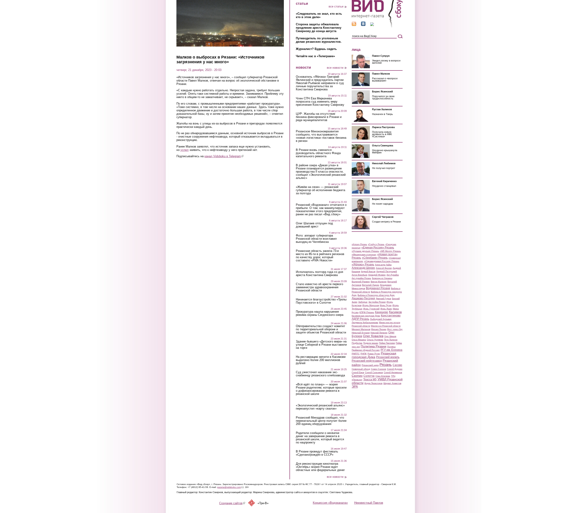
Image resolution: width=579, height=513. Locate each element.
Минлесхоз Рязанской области (386, 326)
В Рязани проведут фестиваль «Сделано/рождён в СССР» (317, 453)
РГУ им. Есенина (391, 349)
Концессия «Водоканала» (330, 502)
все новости (335, 67)
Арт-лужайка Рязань (361, 278)
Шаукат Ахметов (392, 383)
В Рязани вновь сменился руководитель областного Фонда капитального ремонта (318, 153)
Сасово (397, 365)
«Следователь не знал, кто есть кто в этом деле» (319, 15)
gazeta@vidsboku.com (230, 487)
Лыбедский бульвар (381, 319)
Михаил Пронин (378, 329)
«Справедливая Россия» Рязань (381, 261)
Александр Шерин (363, 267)
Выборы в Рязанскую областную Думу (376, 295)
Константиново (391, 315)
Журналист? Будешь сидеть (316, 49)
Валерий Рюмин (361, 281)
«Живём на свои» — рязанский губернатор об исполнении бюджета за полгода (320, 190)
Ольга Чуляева (375, 339)
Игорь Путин (386, 305)
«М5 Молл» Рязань (390, 251)
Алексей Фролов (384, 268)
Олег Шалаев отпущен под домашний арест (314, 225)
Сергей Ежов (358, 372)
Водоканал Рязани (378, 288)
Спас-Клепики (382, 376)
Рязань (386, 364)
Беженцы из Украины (382, 278)
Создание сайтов (232, 503)
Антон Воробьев (359, 275)
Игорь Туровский (371, 309)
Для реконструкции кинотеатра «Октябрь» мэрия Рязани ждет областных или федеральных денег (320, 467)
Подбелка (357, 343)
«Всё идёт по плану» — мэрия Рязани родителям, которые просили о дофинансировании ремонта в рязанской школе (321, 389)
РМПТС (356, 353)
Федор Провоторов (373, 383)
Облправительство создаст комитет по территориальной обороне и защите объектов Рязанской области (321, 329)
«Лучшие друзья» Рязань (365, 251)
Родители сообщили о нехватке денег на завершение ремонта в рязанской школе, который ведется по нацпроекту (320, 437)
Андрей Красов (368, 271)
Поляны (391, 346)
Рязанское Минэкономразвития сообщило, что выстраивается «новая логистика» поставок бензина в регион (321, 136)
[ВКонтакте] (363, 25)
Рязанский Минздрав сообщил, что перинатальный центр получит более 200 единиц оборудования (321, 421)
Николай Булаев (361, 332)
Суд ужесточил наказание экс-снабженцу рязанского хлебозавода (320, 374)
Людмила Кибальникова (365, 322)
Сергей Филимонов (393, 372)
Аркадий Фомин (377, 275)
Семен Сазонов (378, 369)
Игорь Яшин (386, 309)
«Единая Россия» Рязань (377, 247)
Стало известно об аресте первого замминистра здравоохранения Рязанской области (319, 287)
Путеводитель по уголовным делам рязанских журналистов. (319, 40)
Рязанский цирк (370, 365)
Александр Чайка (383, 265)
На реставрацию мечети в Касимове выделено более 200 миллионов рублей (321, 360)
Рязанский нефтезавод (367, 360)
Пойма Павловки (387, 343)
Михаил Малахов (361, 329)
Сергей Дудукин (394, 369)
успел (184, 150)
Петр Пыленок (390, 340)
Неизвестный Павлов (368, 502)
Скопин (357, 375)
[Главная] (377, 26)
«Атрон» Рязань (359, 244)
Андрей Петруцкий (386, 271)
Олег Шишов (390, 336)
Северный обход (361, 369)
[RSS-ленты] (354, 25)
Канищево (381, 312)
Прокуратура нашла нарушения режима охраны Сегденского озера (319, 313)
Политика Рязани (373, 346)
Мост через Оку (395, 329)
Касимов (395, 312)
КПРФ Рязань (366, 312)
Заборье (363, 302)
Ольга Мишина (359, 340)
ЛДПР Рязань (360, 319)
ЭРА (355, 386)
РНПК (364, 353)
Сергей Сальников (374, 372)
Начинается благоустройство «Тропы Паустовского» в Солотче (321, 301)
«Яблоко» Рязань (363, 264)
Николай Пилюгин (378, 333)
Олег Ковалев (373, 336)
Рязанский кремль (387, 357)
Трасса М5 (370, 379)
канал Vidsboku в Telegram (224, 156)
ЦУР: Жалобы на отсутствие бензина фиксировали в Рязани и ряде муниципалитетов (319, 117)
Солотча (369, 375)
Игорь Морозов (370, 305)
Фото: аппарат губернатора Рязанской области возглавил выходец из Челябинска (316, 239)
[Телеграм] (372, 25)
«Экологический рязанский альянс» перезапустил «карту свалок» (320, 407)
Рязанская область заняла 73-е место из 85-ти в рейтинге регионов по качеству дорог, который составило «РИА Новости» (320, 255)
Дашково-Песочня (363, 298)
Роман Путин (374, 354)
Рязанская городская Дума (374, 355)
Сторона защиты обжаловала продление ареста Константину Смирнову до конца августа (318, 28)
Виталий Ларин (370, 285)
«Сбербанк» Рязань (375, 257)
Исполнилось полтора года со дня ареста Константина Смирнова (319, 273)
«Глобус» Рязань (376, 244)
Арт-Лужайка (393, 275)
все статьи (336, 6)
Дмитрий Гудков (383, 298)
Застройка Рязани (377, 302)
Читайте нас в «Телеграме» (315, 56)
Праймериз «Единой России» (366, 350)
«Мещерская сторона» (364, 254)
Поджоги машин (370, 343)
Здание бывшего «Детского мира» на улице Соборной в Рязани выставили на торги (321, 344)
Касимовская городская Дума (366, 316)
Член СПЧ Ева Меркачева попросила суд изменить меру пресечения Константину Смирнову (320, 101)
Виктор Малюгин (379, 282)
